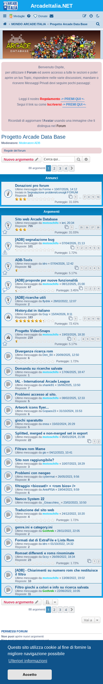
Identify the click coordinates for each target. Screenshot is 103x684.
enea (46, 423)
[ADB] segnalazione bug (34, 240)
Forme (47, 189)
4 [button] (66, 168)
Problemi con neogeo (32, 473)
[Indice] (5, 24)
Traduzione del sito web (34, 510)
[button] (71, 168)
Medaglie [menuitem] (19, 16)
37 (92, 227)
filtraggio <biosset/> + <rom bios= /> (45, 486)
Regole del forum (15, 150)
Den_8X (48, 354)
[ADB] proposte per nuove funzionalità (46, 280)
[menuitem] (29, 16)
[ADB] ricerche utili (30, 298)
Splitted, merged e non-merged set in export (51, 433)
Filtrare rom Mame (30, 449)
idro (45, 263)
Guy (45, 314)
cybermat (49, 476)
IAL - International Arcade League (42, 381)
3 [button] (60, 168)
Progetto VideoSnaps (32, 331)
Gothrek (48, 530)
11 (98, 339)
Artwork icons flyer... (32, 407)
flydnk (46, 301)
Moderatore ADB (29, 142)
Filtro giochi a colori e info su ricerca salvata (51, 587)
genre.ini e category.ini (34, 527)
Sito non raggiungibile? (34, 460)
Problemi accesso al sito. (36, 394)
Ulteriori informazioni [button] (27, 661)
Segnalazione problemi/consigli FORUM (52, 192)
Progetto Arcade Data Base (33, 137)
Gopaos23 (49, 411)
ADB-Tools (23, 260)
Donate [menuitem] (43, 16)
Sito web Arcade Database (36, 219)
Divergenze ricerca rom (34, 351)
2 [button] (54, 168)
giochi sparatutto (29, 420)
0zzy (46, 556)
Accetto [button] (30, 674)
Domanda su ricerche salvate (38, 368)
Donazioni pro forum (32, 186)
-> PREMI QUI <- (73, 99)
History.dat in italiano (32, 310)
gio (44, 452)
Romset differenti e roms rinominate (44, 553)
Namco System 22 (29, 499)
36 (87, 227)
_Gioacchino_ (51, 502)
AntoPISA (49, 489)
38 (98, 227)
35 (81, 227)
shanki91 (48, 385)
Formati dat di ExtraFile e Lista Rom (44, 540)
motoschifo (51, 222)
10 (98, 197)
